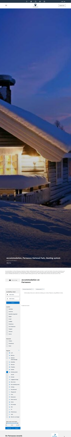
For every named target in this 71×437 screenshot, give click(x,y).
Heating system (14, 372)
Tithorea (10, 331)
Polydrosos (11, 324)
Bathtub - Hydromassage (14, 358)
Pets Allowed (14, 389)
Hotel (10, 345)
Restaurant (13, 397)
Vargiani (10, 329)
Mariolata (11, 309)
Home (7, 260)
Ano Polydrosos (12, 326)
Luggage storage (14, 379)
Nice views (13, 382)
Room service (14, 399)
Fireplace (13, 367)
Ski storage (13, 404)
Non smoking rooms (15, 384)
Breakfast (13, 362)
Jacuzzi (12, 374)
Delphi (10, 316)
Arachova (11, 311)
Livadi (10, 319)
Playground (13, 392)
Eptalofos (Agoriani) (13, 314)
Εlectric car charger (15, 416)
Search (12, 302)
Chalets (10, 341)
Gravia (10, 334)
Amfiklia (10, 321)
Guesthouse (11, 343)
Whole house (13, 411)
